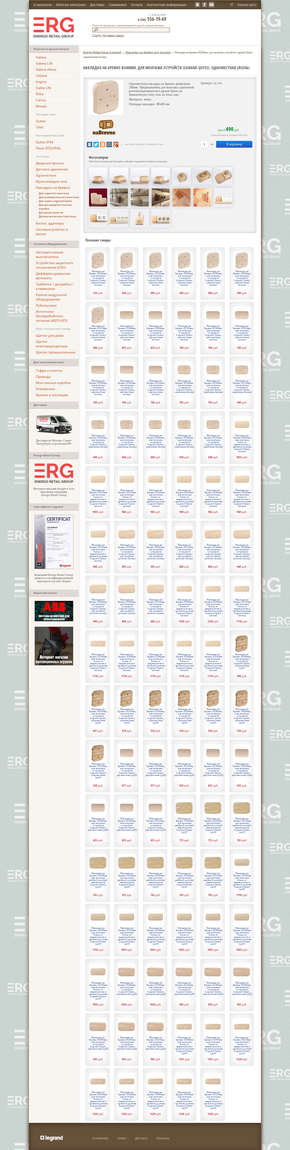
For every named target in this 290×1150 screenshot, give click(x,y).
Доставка (97, 4)
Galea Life (43, 87)
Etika (39, 94)
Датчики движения (52, 169)
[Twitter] (96, 144)
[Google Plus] (115, 144)
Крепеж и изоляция (52, 395)
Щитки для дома (49, 335)
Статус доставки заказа (108, 35)
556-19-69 (152, 18)
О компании (100, 1138)
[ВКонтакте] (89, 144)
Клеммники (45, 388)
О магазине (43, 4)
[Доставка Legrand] (54, 433)
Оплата (137, 4)
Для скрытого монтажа (54, 193)
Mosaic (41, 106)
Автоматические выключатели (49, 254)
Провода (43, 376)
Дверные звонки (50, 163)
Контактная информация (166, 4)
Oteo (40, 127)
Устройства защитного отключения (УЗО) (54, 265)
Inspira (41, 81)
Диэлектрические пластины (57, 216)
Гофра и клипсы (49, 370)
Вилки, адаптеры (50, 223)
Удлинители (46, 175)
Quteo (41, 121)
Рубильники (46, 305)
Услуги (122, 1138)
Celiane (41, 75)
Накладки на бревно (53, 187)
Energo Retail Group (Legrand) (102, 52)
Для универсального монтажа (59, 197)
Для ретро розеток (51, 212)
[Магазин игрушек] (54, 664)
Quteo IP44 (44, 142)
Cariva (41, 100)
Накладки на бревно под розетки (148, 52)
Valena (41, 57)
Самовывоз (117, 4)
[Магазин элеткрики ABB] (54, 620)
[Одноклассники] (102, 144)
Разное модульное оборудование (51, 296)
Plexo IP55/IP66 (48, 148)
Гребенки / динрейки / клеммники (55, 286)
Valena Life (44, 63)
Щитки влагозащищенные (52, 343)
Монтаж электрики (71, 4)
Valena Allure (46, 69)
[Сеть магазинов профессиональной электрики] (54, 482)
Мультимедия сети (51, 181)
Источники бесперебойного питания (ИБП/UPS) (51, 316)
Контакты (163, 1138)
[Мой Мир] (109, 144)
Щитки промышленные (55, 352)
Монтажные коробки (53, 382)
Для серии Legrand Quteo (55, 201)
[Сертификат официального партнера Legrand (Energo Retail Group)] (53, 568)
